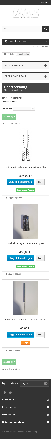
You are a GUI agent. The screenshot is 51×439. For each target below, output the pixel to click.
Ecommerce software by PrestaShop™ (23, 432)
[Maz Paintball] (25, 13)
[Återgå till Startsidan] (4, 54)
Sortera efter (7, 108)
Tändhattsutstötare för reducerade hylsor (25, 319)
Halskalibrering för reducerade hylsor (25, 243)
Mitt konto (8, 414)
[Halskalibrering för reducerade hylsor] (25, 221)
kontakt (36, 46)
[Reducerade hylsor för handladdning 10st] (25, 145)
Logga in (44, 2)
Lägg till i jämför (15, 198)
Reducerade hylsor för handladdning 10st (25, 167)
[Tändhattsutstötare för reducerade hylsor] (25, 298)
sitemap (44, 46)
